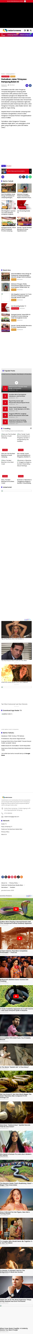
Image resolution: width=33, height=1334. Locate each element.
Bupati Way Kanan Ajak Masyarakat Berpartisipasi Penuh (19, 401)
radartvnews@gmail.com (11, 817)
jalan (9, 166)
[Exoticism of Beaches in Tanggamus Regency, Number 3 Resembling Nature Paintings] (24, 469)
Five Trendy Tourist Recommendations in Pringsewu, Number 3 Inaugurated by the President (23, 455)
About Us (4, 834)
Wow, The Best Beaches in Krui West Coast (7, 481)
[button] (25, 30)
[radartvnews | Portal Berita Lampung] (11, 30)
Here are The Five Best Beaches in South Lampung (8, 455)
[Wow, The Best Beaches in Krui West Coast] (8, 469)
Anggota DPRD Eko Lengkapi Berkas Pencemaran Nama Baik (18, 414)
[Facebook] (20, 176)
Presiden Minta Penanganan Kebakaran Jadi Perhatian (17, 395)
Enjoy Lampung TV (6, 826)
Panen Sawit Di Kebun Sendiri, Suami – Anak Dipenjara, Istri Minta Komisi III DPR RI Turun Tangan (19, 408)
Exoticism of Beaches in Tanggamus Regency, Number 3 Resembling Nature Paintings (24, 481)
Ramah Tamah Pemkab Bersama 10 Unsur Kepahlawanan (24, 229)
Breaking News (21, 207)
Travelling (5, 450)
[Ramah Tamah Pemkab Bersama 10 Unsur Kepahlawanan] (24, 221)
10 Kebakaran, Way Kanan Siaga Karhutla (13, 738)
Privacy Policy (5, 832)
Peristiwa (13, 76)
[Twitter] (23, 176)
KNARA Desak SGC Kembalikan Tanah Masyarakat (15, 745)
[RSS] (21, 877)
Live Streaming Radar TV (23, 211)
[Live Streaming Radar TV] (24, 204)
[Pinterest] (9, 877)
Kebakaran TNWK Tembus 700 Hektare (12, 736)
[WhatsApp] (30, 176)
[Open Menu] (28, 30)
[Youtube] (15, 877)
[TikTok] (18, 877)
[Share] (30, 85)
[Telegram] (26, 176)
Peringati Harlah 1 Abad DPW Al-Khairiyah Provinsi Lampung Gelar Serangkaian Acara (8, 229)
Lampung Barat (5, 76)
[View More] (31, 428)
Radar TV (4, 824)
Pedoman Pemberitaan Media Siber (11, 829)
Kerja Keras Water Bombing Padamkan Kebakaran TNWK (18, 421)
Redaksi (12, 887)
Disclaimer (4, 887)
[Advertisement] (16, 11)
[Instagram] (12, 877)
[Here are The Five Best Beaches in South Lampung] (8, 442)
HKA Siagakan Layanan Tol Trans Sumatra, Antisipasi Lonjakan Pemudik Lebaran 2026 (8, 212)
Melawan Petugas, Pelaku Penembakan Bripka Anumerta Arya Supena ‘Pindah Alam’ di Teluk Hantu (24, 195)
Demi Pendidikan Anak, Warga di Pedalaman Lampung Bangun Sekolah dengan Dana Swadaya (8, 195)
